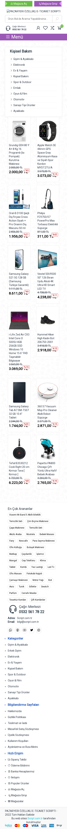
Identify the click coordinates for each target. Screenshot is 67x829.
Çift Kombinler (38, 600)
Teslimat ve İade (17, 723)
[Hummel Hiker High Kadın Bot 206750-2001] (47, 320)
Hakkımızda (15, 711)
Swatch (45, 586)
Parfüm (13, 593)
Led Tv (51, 567)
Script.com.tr (35, 818)
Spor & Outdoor (22, 82)
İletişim (15, 777)
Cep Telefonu (28, 560)
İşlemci (40, 554)
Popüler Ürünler (19, 783)
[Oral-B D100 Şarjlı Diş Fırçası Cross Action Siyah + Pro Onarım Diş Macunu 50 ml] (19, 199)
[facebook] (17, 630)
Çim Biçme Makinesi (37, 521)
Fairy (11, 541)
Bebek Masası (47, 534)
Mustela (30, 534)
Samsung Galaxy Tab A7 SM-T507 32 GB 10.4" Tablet (19, 412)
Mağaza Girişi (49, 3)
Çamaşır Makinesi (18, 580)
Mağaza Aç (20, 3)
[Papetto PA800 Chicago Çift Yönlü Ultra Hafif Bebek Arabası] (47, 449)
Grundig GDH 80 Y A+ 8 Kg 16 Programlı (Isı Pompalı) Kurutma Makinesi (19, 154)
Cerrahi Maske (29, 593)
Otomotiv (18, 99)
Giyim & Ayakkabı (23, 59)
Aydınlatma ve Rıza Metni (23, 746)
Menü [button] (16, 37)
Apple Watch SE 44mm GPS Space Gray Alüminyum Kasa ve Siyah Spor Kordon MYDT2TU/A (47, 156)
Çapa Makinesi (16, 527)
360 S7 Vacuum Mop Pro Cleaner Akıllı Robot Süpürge (47, 412)
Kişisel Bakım (21, 76)
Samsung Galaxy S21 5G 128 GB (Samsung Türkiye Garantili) (19, 279)
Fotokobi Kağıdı (34, 573)
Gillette (32, 586)
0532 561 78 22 (19, 29)
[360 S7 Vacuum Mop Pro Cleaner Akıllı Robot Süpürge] (47, 392)
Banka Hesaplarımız (22, 771)
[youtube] (24, 630)
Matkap (13, 554)
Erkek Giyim (14, 650)
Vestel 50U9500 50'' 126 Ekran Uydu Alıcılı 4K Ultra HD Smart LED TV (46, 281)
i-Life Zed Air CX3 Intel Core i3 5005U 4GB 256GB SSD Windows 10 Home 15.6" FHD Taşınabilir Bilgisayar (19, 347)
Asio (11, 586)
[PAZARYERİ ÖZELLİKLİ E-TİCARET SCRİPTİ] (33, 11)
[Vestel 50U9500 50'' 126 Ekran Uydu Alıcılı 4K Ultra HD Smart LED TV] (47, 259)
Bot (50, 580)
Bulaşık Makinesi (35, 547)
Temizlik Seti (15, 521)
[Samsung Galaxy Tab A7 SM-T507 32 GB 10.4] (19, 392)
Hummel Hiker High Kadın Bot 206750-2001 (45, 338)
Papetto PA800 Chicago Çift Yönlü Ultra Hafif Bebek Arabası (47, 469)
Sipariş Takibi (18, 759)
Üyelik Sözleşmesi (18, 734)
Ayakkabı (18, 110)
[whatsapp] (10, 630)
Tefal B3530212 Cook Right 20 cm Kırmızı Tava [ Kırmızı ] (19, 469)
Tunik (21, 586)
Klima (43, 560)
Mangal (13, 560)
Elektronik (19, 64)
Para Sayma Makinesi (44, 541)
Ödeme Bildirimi (20, 765)
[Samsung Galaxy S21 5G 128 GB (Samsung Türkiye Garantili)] (19, 259)
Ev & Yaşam (20, 70)
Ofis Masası (15, 573)
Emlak (17, 87)
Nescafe (23, 541)
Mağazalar (17, 801)
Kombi (23, 567)
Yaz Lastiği (37, 567)
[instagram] (38, 630)
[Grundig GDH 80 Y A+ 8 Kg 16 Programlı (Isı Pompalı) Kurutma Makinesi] (19, 131)
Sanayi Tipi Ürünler (24, 105)
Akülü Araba (15, 534)
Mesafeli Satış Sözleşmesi (23, 729)
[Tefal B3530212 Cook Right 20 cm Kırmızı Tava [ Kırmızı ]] (19, 449)
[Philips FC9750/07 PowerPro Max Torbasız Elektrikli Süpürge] (47, 199)
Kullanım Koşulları (18, 740)
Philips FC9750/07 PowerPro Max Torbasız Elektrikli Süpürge (47, 221)
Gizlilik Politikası (17, 717)
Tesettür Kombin (17, 600)
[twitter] (31, 630)
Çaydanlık (27, 554)
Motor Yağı (38, 580)
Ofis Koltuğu (15, 547)
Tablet (12, 567)
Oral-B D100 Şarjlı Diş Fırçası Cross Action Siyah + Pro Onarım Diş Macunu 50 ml (19, 221)
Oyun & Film (20, 93)
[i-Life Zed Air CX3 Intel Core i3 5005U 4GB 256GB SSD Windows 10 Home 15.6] (19, 320)
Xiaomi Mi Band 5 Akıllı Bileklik (25, 514)
